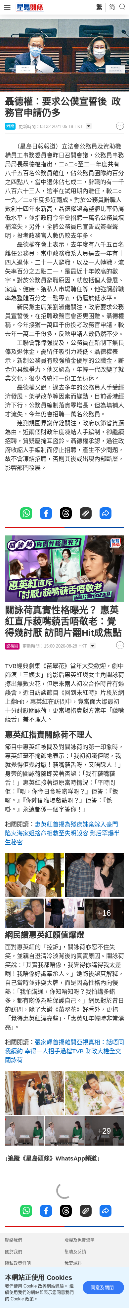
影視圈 (12, 646)
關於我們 (13, 1251)
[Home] (30, 7)
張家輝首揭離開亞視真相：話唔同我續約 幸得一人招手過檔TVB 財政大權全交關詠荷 (64, 1051)
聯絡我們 (13, 1240)
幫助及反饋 (75, 1251)
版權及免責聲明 (79, 1240)
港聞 (10, 126)
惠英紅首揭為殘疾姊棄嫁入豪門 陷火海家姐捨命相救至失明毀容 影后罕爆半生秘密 (62, 833)
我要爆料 (73, 1263)
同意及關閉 (102, 1287)
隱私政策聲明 (18, 1263)
